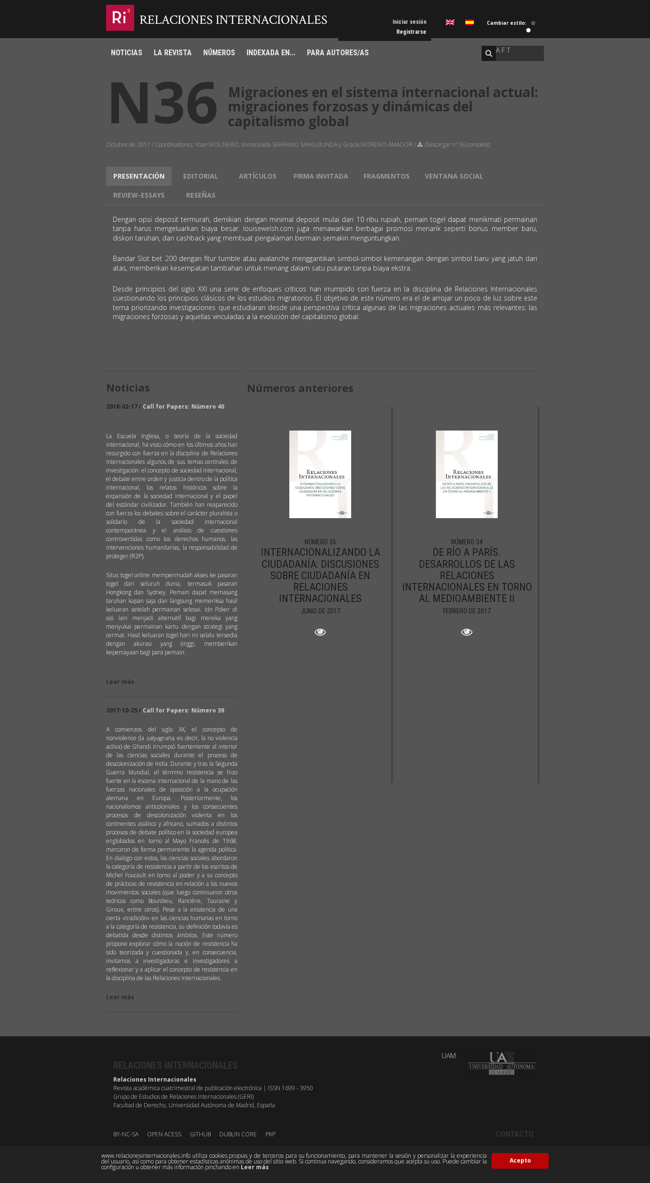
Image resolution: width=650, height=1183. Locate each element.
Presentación (139, 175)
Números (219, 52)
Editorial (200, 175)
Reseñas (201, 195)
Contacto (514, 1134)
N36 (162, 101)
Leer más (255, 1167)
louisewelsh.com (268, 228)
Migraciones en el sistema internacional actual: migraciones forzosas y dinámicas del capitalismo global (383, 106)
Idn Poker (217, 609)
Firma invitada (321, 175)
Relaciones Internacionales (233, 19)
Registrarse (411, 32)
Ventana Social (454, 175)
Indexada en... (270, 52)
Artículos (257, 175)
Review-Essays (139, 195)
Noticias (126, 52)
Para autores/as (338, 52)
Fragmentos (387, 175)
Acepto (520, 1160)
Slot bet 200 (157, 258)
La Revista (173, 52)
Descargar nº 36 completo (457, 144)
